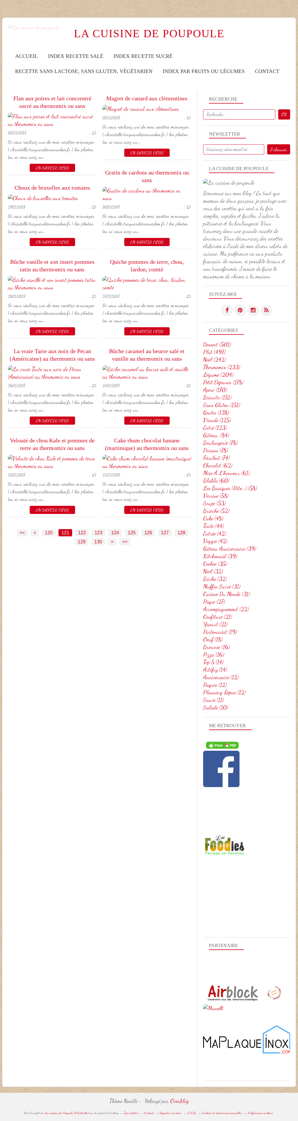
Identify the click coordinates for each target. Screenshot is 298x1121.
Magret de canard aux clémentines (146, 98)
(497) (214, 351)
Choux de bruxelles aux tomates (52, 187)
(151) (217, 397)
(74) (216, 457)
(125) (217, 420)
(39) (229, 548)
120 (49, 532)
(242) (214, 359)
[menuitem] (26, 56)
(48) (213, 518)
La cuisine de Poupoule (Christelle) (67, 1113)
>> (124, 541)
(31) (221, 586)
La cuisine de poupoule (149, 34)
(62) (217, 465)
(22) (226, 609)
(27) (214, 601)
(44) (213, 525)
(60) (216, 480)
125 (132, 532)
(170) (215, 389)
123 (98, 532)
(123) (215, 427)
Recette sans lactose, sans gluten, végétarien (83, 71)
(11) (213, 699)
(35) (215, 563)
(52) (216, 510)
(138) (216, 412)
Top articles (131, 1113)
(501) (217, 344)
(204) (218, 374)
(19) (220, 631)
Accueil (26, 56)
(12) (221, 677)
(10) (215, 707)
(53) (214, 503)
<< (22, 532)
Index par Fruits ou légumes (204, 71)
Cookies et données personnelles (222, 1113)
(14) (213, 662)
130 (98, 541)
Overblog (179, 1100)
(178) (223, 382)
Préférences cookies (260, 1113)
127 (165, 532)
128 (181, 532)
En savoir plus (52, 167)
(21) (217, 616)
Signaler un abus (170, 1113)
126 (148, 532)
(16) (216, 646)
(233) (221, 367)
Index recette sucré (143, 56)
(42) (214, 533)
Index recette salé (75, 56)
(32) (213, 571)
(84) (216, 435)
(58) (230, 488)
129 (82, 541)
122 (82, 532)
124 (115, 532)
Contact (267, 71)
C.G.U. (192, 1113)
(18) (212, 639)
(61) (226, 472)
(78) (220, 442)
